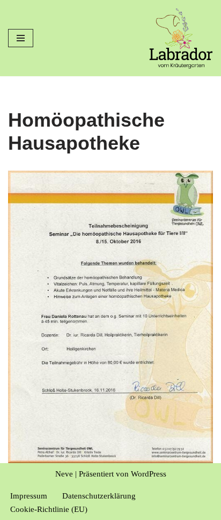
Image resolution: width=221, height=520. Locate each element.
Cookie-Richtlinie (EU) (48, 509)
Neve (64, 474)
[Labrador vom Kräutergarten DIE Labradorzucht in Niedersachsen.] (181, 38)
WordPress (148, 474)
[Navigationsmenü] (20, 38)
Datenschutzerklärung (99, 496)
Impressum (28, 496)
